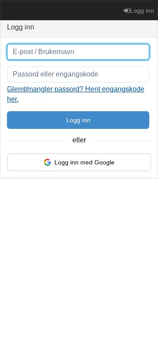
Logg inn (78, 120)
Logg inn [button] (142, 10)
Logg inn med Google (84, 162)
